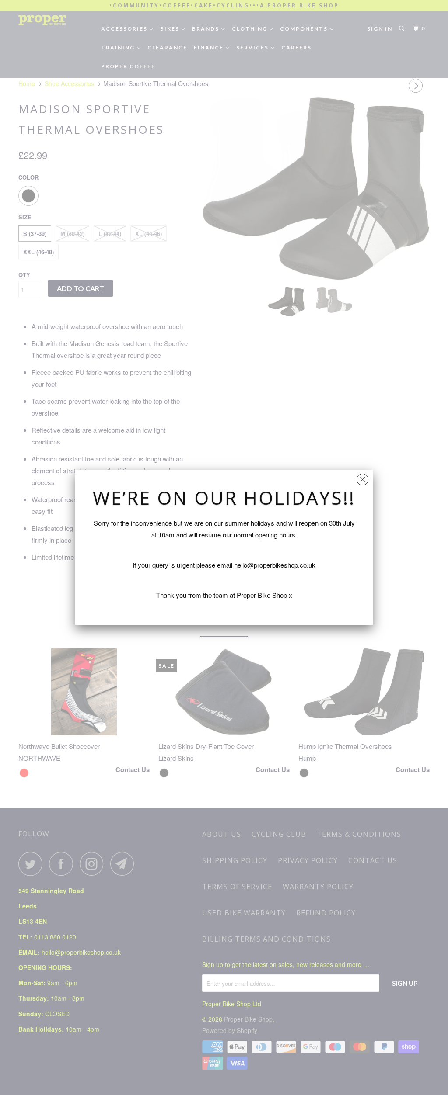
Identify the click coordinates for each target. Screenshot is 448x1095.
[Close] (362, 477)
